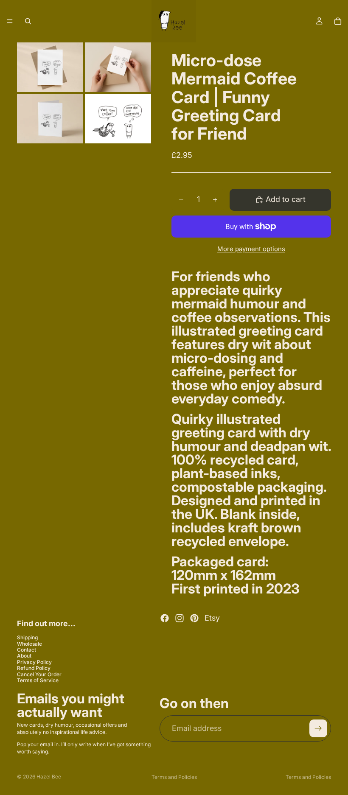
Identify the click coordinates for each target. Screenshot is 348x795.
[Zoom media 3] (50, 118)
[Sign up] (318, 728)
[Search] (28, 21)
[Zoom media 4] (118, 118)
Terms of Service (38, 680)
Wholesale (29, 644)
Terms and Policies (174, 777)
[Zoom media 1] (50, 67)
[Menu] (10, 21)
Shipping (27, 637)
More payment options (251, 249)
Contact (26, 650)
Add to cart (286, 199)
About (24, 655)
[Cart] (337, 21)
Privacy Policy (34, 662)
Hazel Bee (48, 776)
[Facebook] (165, 618)
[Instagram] (179, 618)
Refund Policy (34, 668)
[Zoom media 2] (118, 67)
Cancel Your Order (39, 674)
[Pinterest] (194, 618)
